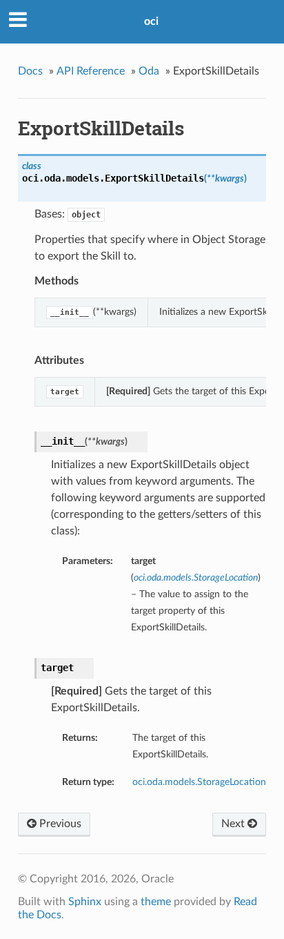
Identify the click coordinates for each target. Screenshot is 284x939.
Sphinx (84, 901)
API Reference (91, 71)
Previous (59, 823)
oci (151, 21)
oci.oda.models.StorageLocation (199, 782)
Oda (149, 71)
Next (234, 823)
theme (156, 901)
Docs (30, 71)
